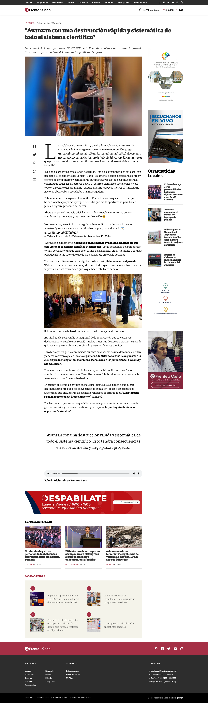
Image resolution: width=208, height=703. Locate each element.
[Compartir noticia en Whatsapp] (34, 163)
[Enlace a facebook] (164, 2)
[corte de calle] (93, 625)
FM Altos (69, 678)
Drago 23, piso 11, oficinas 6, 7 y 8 (164, 682)
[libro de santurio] (37, 599)
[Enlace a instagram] (177, 2)
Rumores (109, 2)
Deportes (83, 2)
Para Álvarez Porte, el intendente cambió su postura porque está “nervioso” (119, 599)
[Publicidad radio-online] (165, 136)
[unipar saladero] (154, 237)
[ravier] (83, 537)
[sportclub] (154, 260)
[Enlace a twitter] (168, 2)
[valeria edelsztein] (83, 96)
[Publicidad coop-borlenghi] (165, 75)
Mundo (71, 2)
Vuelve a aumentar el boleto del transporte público (171, 214)
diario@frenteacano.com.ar (162, 675)
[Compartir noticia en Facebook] (34, 146)
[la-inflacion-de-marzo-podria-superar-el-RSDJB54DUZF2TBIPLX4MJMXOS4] (37, 625)
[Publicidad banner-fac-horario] (165, 360)
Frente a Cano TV (73, 675)
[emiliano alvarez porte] (93, 599)
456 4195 (163, 678)
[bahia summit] (154, 192)
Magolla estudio (170, 698)
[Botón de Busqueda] (181, 2)
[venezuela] (124, 537)
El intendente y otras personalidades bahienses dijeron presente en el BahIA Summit (173, 192)
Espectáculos (140, 2)
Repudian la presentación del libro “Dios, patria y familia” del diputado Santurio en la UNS (63, 599)
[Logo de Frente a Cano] (38, 10)
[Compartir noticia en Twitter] (34, 154)
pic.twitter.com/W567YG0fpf (61, 232)
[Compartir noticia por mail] (34, 179)
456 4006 (172, 678)
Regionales (42, 2)
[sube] (154, 214)
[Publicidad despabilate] (83, 502)
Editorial (96, 2)
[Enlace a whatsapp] (160, 2)
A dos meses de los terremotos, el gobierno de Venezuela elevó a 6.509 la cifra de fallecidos (122, 555)
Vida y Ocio (123, 2)
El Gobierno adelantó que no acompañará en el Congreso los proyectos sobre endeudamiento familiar (82, 555)
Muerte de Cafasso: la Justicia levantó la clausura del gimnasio (172, 259)
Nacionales (57, 2)
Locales (28, 2)
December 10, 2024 (99, 236)
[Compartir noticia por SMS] (34, 171)
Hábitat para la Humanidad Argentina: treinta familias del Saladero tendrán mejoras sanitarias (173, 237)
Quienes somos (72, 671)
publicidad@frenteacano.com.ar (164, 671)
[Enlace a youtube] (173, 2)
